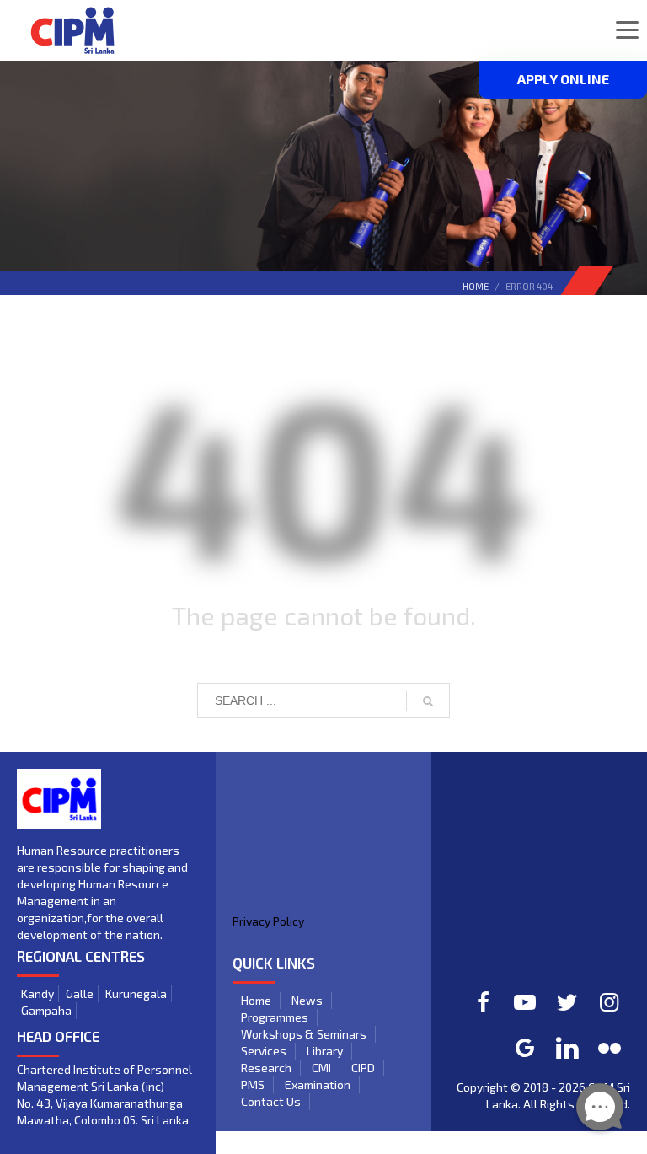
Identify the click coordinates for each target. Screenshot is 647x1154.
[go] (428, 701)
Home (476, 286)
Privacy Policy (268, 921)
